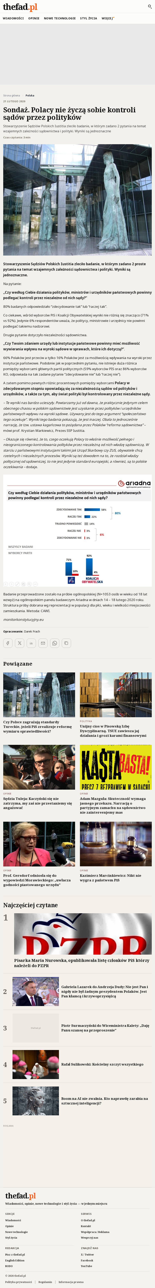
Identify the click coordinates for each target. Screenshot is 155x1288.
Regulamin (45, 1282)
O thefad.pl (88, 1220)
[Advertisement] (77, 54)
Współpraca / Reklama (95, 1232)
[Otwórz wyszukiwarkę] (148, 6)
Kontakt (86, 1226)
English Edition (14, 1260)
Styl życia (88, 18)
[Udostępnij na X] (19, 643)
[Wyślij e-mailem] (43, 643)
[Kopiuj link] (66, 643)
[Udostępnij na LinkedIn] (31, 643)
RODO (9, 1266)
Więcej (107, 18)
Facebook (87, 1260)
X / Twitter (87, 1254)
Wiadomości (13, 18)
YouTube (86, 1266)
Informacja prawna (71, 1282)
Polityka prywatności (18, 1282)
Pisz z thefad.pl (15, 1254)
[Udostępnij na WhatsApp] (54, 643)
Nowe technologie (60, 18)
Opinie (34, 18)
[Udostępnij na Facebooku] (8, 643)
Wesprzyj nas (89, 1237)
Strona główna (11, 95)
